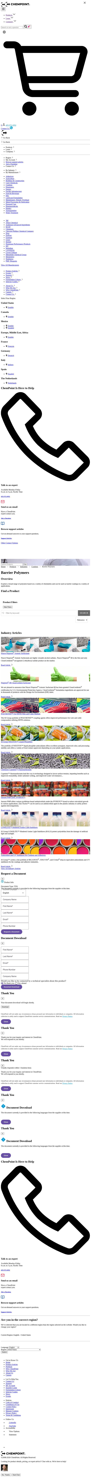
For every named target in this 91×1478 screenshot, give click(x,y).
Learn (8, 18)
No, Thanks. (6, 1475)
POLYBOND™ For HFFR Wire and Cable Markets (20, 714)
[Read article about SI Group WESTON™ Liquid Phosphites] (45, 733)
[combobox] (39, 613)
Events (8, 1396)
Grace (8, 240)
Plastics (8, 208)
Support (9, 1383)
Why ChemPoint (12, 1369)
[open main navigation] (3, 9)
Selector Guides (12, 1392)
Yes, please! (22, 983)
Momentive (10, 257)
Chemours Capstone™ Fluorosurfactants (16, 770)
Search (84, 613)
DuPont (8, 235)
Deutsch (11, 356)
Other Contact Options (9, 543)
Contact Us (10, 1381)
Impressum (10, 1409)
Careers (8, 1375)
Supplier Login (11, 1388)
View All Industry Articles (10, 869)
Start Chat (16, 1475)
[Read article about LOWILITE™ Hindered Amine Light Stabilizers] (45, 818)
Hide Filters (8, 607)
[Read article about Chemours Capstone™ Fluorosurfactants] (45, 761)
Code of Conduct (12, 1402)
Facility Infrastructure (14, 191)
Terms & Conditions (13, 1415)
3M (7, 221)
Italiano (10, 365)
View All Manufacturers (10, 265)
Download (5, 1007)
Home (3, 567)
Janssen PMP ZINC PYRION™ (13, 797)
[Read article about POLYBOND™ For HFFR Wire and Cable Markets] (45, 705)
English (11, 307)
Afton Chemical (12, 223)
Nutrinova (9, 259)
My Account (10, 1386)
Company (10, 22)
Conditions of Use (12, 1405)
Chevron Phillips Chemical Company (20, 231)
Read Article (6, 665)
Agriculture (10, 179)
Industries (23, 567)
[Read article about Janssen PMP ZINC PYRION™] (45, 788)
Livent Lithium (11, 253)
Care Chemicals (12, 183)
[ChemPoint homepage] (3, 6)
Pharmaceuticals (12, 206)
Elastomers (10, 187)
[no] (2, 983)
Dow (7, 233)
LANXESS (10, 250)
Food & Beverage (12, 193)
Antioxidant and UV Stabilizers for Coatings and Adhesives (23, 855)
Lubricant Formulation (14, 198)
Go (25, 564)
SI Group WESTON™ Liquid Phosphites (16, 742)
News (8, 1394)
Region (3, 1350)
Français (11, 346)
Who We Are (11, 1371)
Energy (8, 189)
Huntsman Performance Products (18, 244)
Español (11, 328)
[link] (11, 1423)
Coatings (9, 185)
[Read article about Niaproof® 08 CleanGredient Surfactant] (45, 673)
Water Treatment (12, 213)
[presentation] (12, 1431)
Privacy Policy (11, 1413)
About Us (9, 1373)
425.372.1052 (11, 125)
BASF (8, 227)
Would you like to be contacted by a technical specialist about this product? (33, 981)
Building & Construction (15, 181)
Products (9, 15)
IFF (7, 246)
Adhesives (10, 176)
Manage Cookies (12, 1411)
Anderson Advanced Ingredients (18, 225)
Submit (4, 1352)
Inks (7, 196)
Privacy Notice (67, 1016)
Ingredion (9, 248)
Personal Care (11, 204)
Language (4, 1347)
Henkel (8, 242)
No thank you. (9, 983)
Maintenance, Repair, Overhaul (17, 200)
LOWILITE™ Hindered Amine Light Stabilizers (19, 827)
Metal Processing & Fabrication (17, 202)
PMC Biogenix (11, 261)
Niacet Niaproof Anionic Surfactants (15, 653)
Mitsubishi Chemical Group (16, 255)
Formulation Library (13, 1390)
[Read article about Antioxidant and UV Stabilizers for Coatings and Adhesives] (45, 846)
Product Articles (12, 1364)
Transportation (11, 211)
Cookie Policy (11, 1407)
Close (6, 1022)
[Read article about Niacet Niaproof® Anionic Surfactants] (45, 644)
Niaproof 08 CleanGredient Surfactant (16, 683)
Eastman (9, 238)
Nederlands (12, 383)
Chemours (9, 229)
